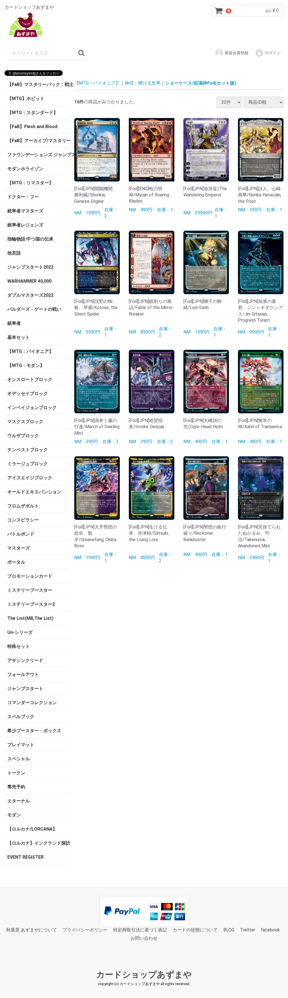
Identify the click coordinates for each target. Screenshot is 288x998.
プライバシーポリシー (84, 930)
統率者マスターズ (25, 211)
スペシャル (18, 758)
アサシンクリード (25, 660)
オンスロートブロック (29, 379)
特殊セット (18, 646)
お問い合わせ (144, 938)
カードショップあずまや (144, 974)
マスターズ (18, 548)
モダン (14, 815)
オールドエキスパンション (34, 492)
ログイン (273, 53)
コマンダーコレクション (32, 702)
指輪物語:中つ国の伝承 (30, 239)
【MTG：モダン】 (25, 365)
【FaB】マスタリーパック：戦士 (38, 84)
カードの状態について (195, 930)
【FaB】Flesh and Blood (32, 126)
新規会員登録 (236, 53)
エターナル (18, 801)
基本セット (18, 337)
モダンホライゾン (25, 168)
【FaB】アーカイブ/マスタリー (38, 140)
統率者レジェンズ (25, 225)
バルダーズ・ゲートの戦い (34, 309)
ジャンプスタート (25, 688)
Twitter (247, 930)
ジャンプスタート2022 (30, 267)
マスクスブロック (25, 421)
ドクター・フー (23, 196)
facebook (270, 930)
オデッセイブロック (27, 393)
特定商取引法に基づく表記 (140, 930)
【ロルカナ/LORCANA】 (32, 829)
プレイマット (20, 744)
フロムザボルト (23, 506)
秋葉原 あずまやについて (31, 930)
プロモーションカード (29, 576)
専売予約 (16, 787)
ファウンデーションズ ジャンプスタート (38, 154)
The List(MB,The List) (30, 618)
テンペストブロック (27, 449)
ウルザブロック (23, 435)
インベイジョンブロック (32, 407)
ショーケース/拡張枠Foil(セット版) (200, 83)
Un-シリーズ (20, 632)
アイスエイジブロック (29, 477)
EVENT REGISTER (25, 857)
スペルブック (20, 716)
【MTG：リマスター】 (30, 182)
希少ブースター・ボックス (34, 730)
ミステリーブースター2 (31, 604)
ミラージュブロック (27, 463)
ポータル (16, 562)
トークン (16, 772)
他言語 (14, 253)
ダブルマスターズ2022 (30, 295)
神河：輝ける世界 (143, 83)
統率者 (14, 323)
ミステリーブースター (29, 590)
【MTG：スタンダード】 (32, 112)
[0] (219, 10)
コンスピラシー (23, 520)
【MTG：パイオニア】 (30, 351)
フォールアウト (23, 674)
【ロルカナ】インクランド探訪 (38, 843)
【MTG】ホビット (25, 98)
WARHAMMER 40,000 (29, 281)
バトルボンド (20, 534)
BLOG (228, 930)
